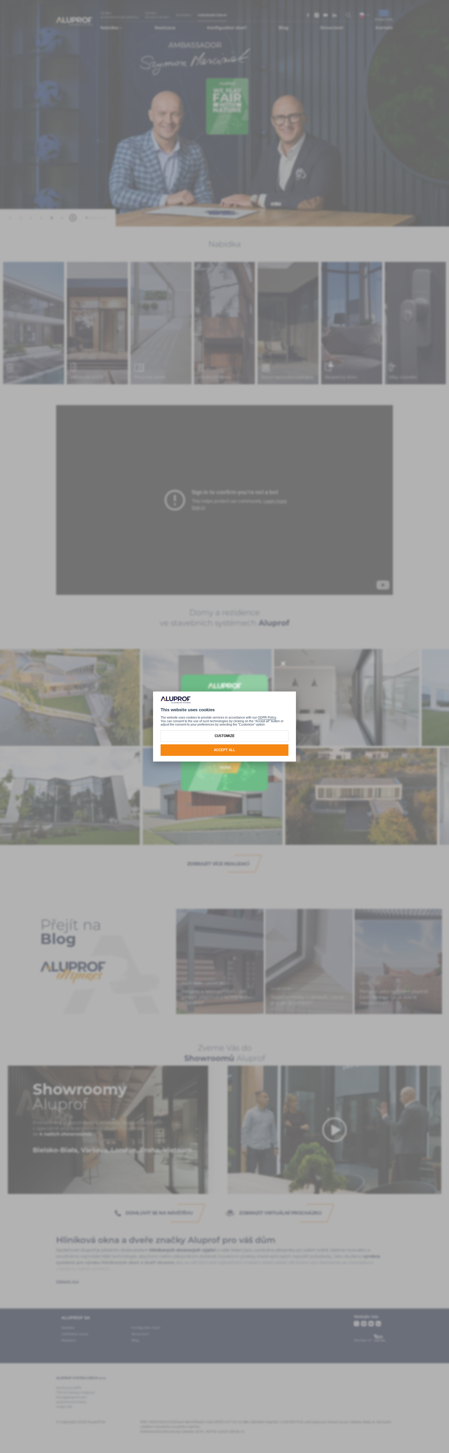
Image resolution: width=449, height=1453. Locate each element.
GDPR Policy (267, 717)
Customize (225, 736)
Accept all (224, 750)
